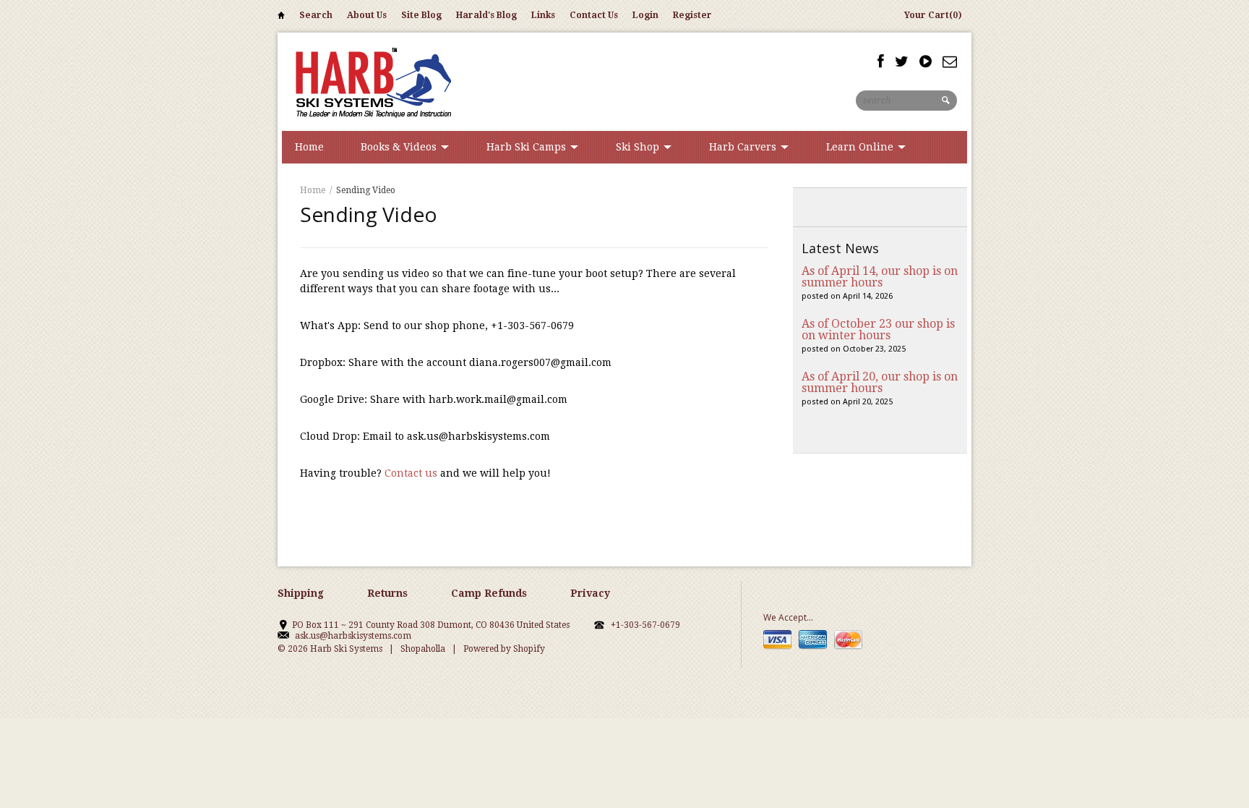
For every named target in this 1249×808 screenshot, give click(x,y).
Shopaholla (422, 649)
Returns (387, 593)
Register (692, 15)
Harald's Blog (486, 15)
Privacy (590, 593)
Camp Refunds (489, 593)
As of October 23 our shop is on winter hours (878, 329)
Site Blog (421, 15)
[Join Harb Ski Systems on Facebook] (880, 61)
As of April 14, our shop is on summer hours (880, 276)
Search (315, 15)
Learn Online (861, 147)
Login (645, 15)
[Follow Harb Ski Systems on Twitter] (902, 61)
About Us (367, 15)
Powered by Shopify (504, 649)
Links (543, 15)
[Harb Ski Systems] (371, 81)
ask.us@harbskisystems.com (353, 636)
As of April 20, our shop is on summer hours (880, 382)
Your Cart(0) (933, 15)
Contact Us (594, 15)
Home (281, 18)
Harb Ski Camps (527, 147)
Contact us (411, 473)
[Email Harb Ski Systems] (950, 61)
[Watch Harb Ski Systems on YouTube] (925, 61)
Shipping (301, 593)
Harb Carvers (744, 147)
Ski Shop (639, 147)
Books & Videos (400, 147)
